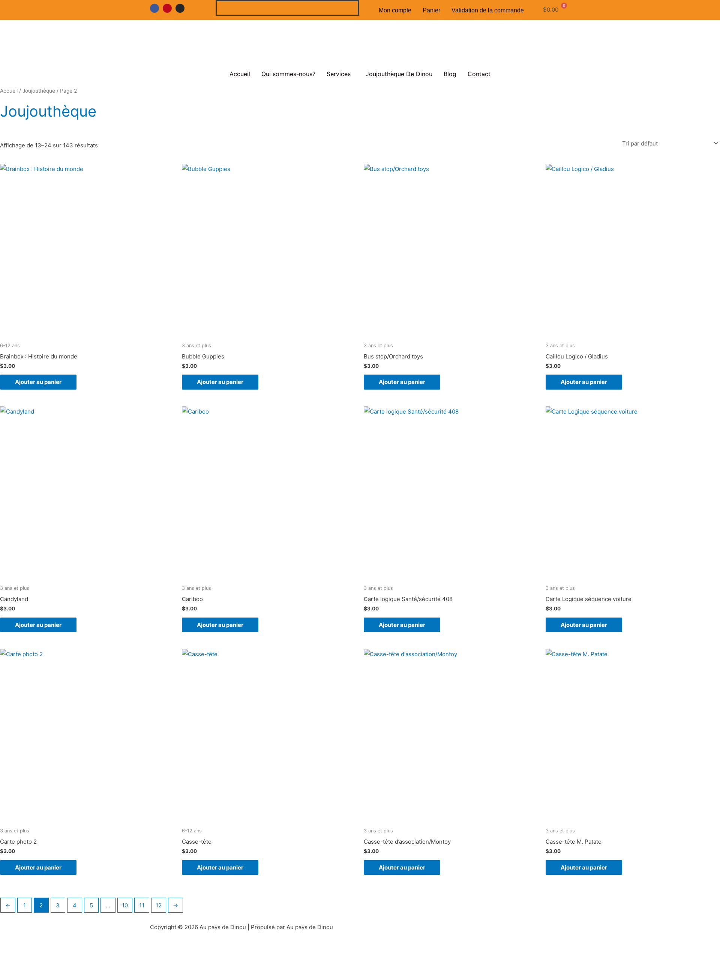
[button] (340, 73)
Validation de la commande (488, 10)
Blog (450, 74)
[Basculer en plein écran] (47, 943)
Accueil (240, 74)
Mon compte (395, 10)
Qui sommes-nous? (288, 74)
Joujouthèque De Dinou (399, 74)
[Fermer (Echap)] (109, 943)
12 (159, 905)
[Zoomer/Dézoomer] (15, 943)
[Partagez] (78, 943)
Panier (431, 10)
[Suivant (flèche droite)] (47, 954)
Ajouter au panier (38, 381)
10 (125, 905)
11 (141, 905)
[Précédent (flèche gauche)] (15, 954)
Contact (479, 74)
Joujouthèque (38, 91)
